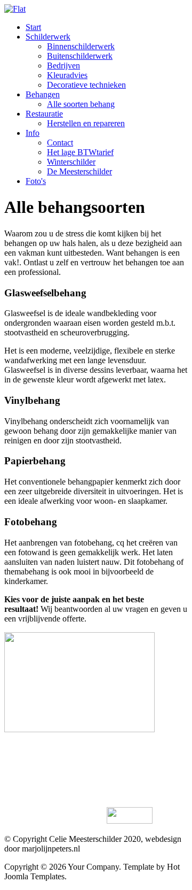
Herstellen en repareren (86, 123)
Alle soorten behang (81, 104)
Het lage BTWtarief (80, 152)
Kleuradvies (67, 75)
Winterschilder (71, 161)
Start (33, 27)
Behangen (43, 94)
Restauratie (44, 113)
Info (32, 132)
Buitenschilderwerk (80, 55)
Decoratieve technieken (86, 84)
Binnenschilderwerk (81, 46)
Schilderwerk (48, 36)
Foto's (36, 181)
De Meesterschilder (79, 171)
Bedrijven (63, 65)
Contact (60, 142)
